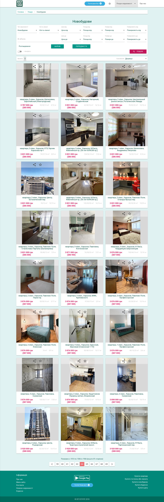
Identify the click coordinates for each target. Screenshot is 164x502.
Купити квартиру (141, 476)
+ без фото (27, 51)
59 (57, 464)
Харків (57, 46)
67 (97, 464)
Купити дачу (143, 488)
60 (62, 464)
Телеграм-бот (94, 4)
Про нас (143, 4)
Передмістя (81, 46)
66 (92, 464)
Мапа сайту (20, 482)
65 (87, 464)
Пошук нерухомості (126, 3)
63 (77, 464)
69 (106, 464)
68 (102, 464)
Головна (21, 12)
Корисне (19, 491)
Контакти (20, 485)
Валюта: (20, 58)
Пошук (30, 12)
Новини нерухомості (24, 488)
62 (72, 464)
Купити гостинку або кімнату (136, 479)
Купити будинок (141, 485)
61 (67, 464)
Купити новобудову (140, 482)
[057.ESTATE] (19, 4)
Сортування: (120, 58)
